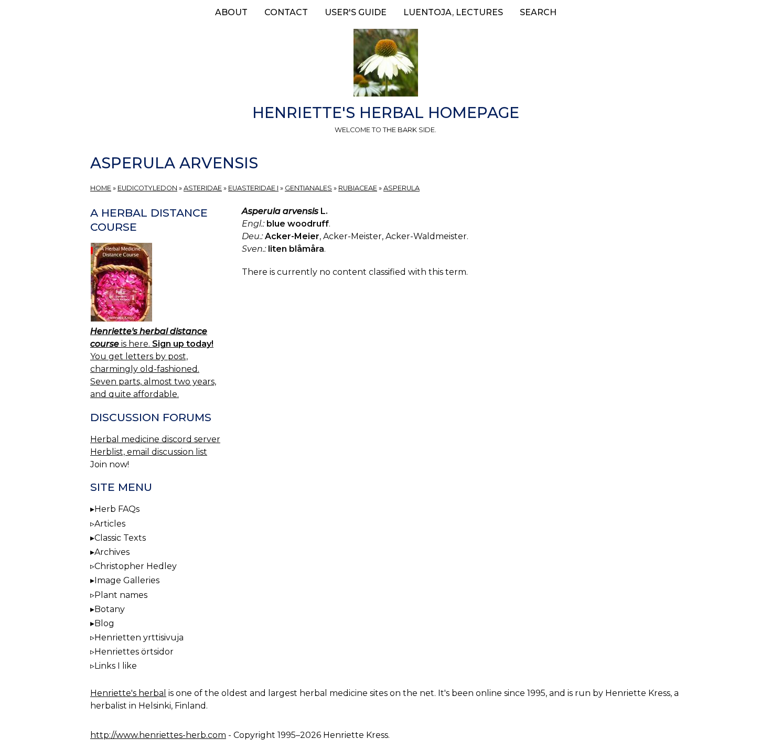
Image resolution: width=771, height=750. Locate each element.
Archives (112, 552)
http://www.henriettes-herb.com (158, 735)
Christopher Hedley (135, 566)
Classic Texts (120, 538)
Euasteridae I (253, 188)
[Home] (385, 64)
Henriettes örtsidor (134, 652)
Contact (286, 12)
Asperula (401, 188)
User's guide (356, 12)
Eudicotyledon (147, 188)
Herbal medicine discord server (155, 439)
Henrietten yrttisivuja (139, 637)
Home (100, 188)
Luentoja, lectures (453, 12)
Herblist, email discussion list (148, 452)
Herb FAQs (117, 509)
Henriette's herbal (128, 693)
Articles (109, 524)
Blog (104, 623)
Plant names (120, 595)
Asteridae (203, 188)
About (231, 12)
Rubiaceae (357, 188)
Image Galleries (126, 580)
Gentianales (308, 188)
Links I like (115, 666)
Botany (109, 609)
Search (538, 12)
